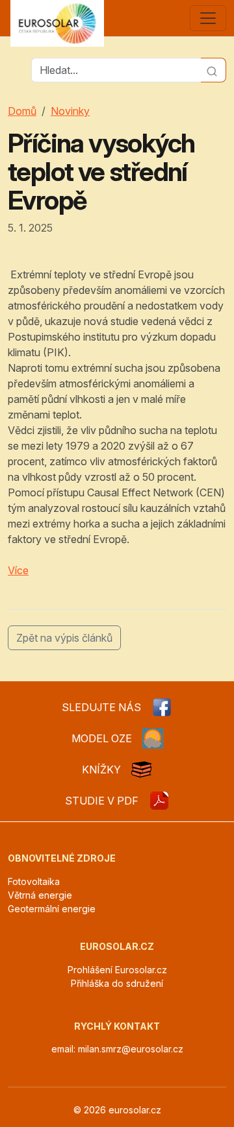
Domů (22, 110)
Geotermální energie (52, 908)
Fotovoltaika (34, 881)
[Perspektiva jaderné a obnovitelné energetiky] (159, 800)
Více (18, 570)
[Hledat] (213, 70)
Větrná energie (40, 895)
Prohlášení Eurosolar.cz (117, 969)
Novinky (70, 110)
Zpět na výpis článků (64, 637)
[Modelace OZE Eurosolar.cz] (152, 738)
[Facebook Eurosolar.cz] (161, 707)
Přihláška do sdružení (117, 983)
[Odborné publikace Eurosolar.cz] (141, 769)
